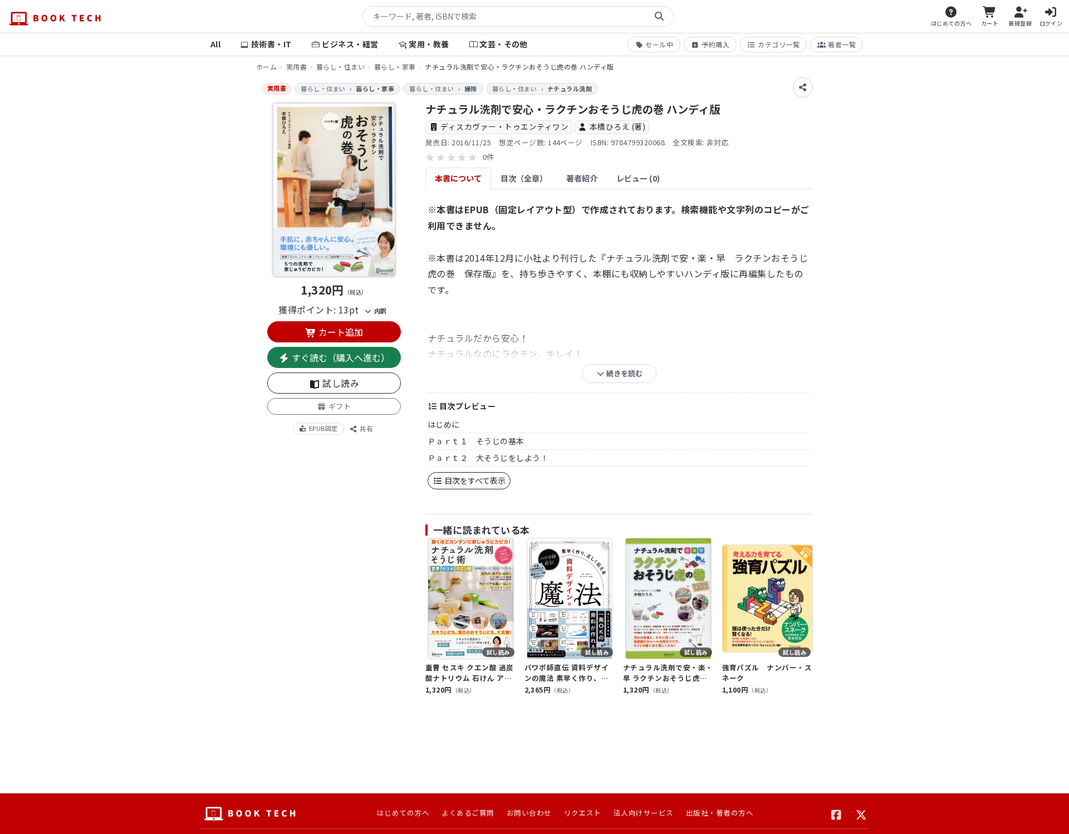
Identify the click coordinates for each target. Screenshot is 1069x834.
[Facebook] (837, 813)
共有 (365, 428)
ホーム (266, 66)
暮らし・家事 (395, 66)
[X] (862, 813)
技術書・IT (271, 44)
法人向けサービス (644, 812)
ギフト (338, 406)
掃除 (470, 88)
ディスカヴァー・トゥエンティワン (504, 126)
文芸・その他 (503, 44)
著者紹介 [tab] (581, 178)
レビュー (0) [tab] (638, 178)
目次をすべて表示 (474, 480)
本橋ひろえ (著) (617, 126)
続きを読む (624, 373)
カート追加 (339, 331)
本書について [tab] (458, 178)
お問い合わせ (529, 812)
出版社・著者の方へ (719, 812)
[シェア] (803, 87)
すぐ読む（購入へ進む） (340, 357)
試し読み (339, 383)
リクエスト (582, 812)
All (215, 44)
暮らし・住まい (340, 66)
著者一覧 (842, 44)
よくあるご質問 (468, 812)
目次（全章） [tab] (524, 178)
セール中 (659, 44)
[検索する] (659, 17)
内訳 (379, 310)
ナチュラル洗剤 (569, 88)
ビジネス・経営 (350, 44)
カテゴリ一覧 (779, 44)
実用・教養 (429, 44)
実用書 (296, 66)
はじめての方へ (403, 812)
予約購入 (715, 44)
